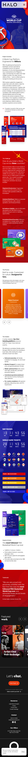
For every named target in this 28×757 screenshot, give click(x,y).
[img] (10, 4)
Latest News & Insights (14, 703)
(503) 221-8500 (14, 718)
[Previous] (4, 322)
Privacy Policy (14, 707)
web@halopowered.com (14, 719)
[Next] (9, 322)
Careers (14, 705)
